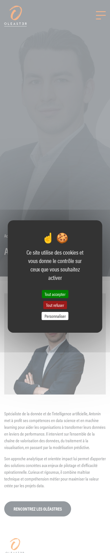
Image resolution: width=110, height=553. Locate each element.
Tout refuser (55, 305)
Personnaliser (55, 316)
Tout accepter (55, 294)
